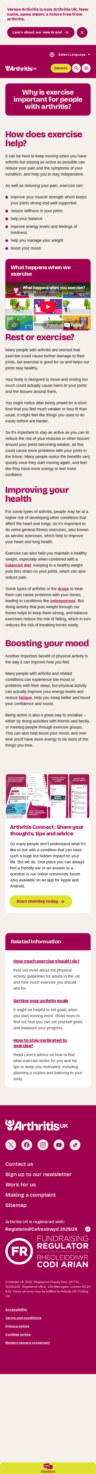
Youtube (59, 1144)
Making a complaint (30, 1195)
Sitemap (16, 1205)
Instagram (43, 1144)
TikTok (75, 1144)
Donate (60, 68)
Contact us (19, 1164)
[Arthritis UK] (21, 68)
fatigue (25, 697)
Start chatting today (37, 901)
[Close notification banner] (82, 32)
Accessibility (16, 1310)
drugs (63, 589)
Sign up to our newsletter (38, 1174)
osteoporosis (62, 601)
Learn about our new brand (37, 32)
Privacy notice (17, 1326)
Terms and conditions (23, 1318)
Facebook (26, 1144)
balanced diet (18, 565)
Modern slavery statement (27, 1343)
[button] (48, 1468)
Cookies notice (18, 1334)
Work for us (20, 1185)
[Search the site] (76, 68)
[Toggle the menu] (86, 68)
